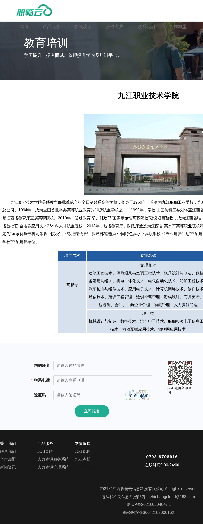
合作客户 (115, 26)
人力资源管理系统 (53, 467)
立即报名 (92, 411)
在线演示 (83, 26)
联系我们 (146, 26)
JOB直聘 (45, 451)
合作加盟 (178, 26)
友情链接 (83, 443)
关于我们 (8, 443)
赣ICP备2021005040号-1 (149, 504)
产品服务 (51, 26)
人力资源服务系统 (53, 459)
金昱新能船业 (87, 467)
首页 (24, 26)
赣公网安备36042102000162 (148, 512)
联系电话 (42, 380)
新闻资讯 (8, 467)
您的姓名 (42, 365)
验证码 (40, 395)
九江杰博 (83, 459)
